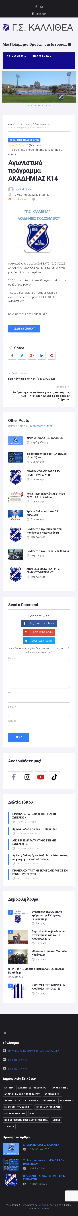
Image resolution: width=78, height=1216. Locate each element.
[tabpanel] (39, 87)
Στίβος (57, 1120)
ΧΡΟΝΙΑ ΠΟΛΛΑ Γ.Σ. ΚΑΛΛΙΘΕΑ (44, 437)
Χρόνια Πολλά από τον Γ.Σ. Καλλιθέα (35, 829)
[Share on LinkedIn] (42, 356)
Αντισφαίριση (52, 1094)
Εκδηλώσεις (67, 1100)
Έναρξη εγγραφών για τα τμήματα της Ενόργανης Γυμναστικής (47, 915)
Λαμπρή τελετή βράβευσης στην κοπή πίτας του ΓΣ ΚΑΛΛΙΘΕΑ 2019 (48, 935)
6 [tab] (46, 105)
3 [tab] (35, 105)
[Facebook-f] (36, 6)
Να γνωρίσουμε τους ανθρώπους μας (26, 1120)
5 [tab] (42, 105)
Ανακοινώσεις (60, 1087)
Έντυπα (8, 1087)
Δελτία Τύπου (12, 1100)
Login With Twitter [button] (41, 640)
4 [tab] (39, 105)
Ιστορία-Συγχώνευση (48, 1107)
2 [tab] (32, 105)
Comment (13, 658)
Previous (7, 87)
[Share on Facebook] (12, 356)
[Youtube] (42, 6)
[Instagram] (27, 777)
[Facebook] (14, 777)
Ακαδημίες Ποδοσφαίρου (33, 124)
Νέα (32, 1113)
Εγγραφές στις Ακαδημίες (40, 1100)
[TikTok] (54, 777)
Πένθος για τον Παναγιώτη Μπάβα (47, 551)
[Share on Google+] (32, 356)
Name (12, 692)
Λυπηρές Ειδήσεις (14, 1113)
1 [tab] (28, 105)
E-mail (12, 707)
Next (71, 87)
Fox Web (42, 1205)
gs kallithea (23, 189)
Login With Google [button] (42, 631)
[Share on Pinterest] (52, 356)
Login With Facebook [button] (42, 623)
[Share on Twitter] (22, 356)
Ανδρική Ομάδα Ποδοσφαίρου (22, 1094)
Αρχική (11, 124)
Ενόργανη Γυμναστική (17, 1107)
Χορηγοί (9, 1126)
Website (12, 721)
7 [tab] (50, 105)
